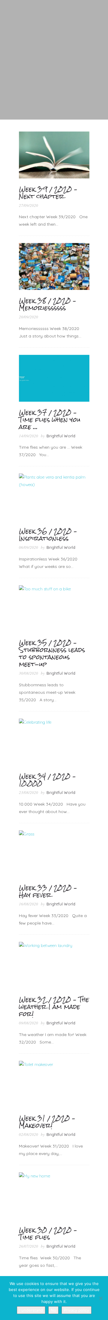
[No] (101, 1298)
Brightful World (60, 435)
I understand (31, 1310)
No (53, 1310)
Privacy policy (76, 1310)
